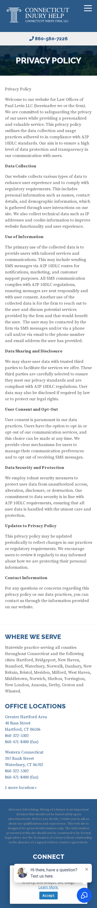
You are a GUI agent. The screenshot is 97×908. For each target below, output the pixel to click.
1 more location (19, 787)
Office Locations (35, 706)
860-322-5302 (17, 735)
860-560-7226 (51, 38)
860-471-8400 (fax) (22, 741)
